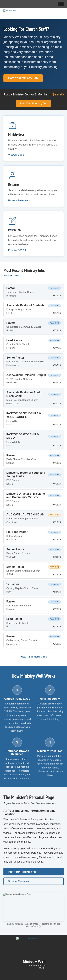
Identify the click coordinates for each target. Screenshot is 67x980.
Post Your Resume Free (22, 871)
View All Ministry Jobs (33, 656)
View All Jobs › (12, 275)
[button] (61, 4)
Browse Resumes (18, 881)
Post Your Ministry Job (23, 78)
